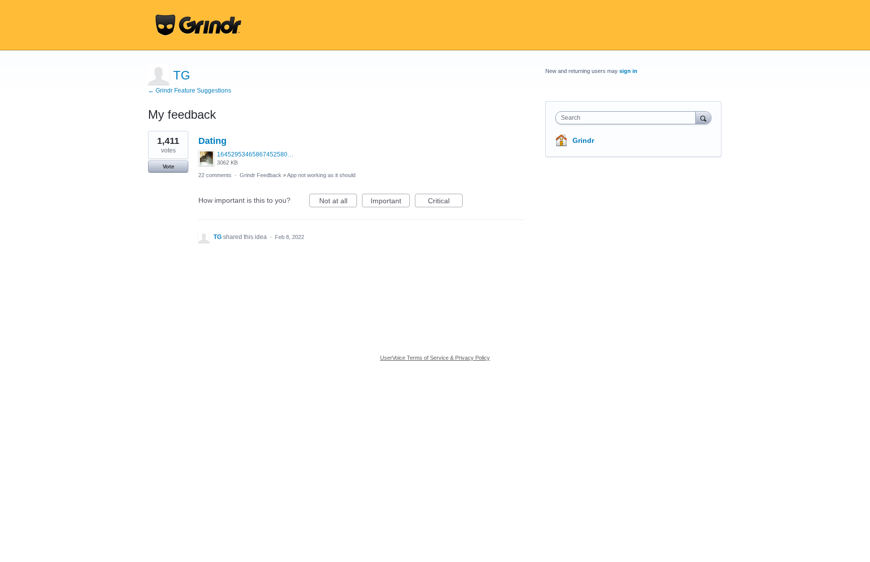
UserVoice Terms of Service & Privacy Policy (435, 358)
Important (390, 202)
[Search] (703, 117)
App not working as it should (321, 175)
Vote (168, 167)
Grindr (583, 140)
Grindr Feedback (260, 175)
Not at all (338, 202)
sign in (628, 71)
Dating (212, 141)
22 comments (215, 175)
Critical (445, 202)
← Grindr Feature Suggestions (189, 90)
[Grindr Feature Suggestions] (198, 25)
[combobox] (628, 117)
